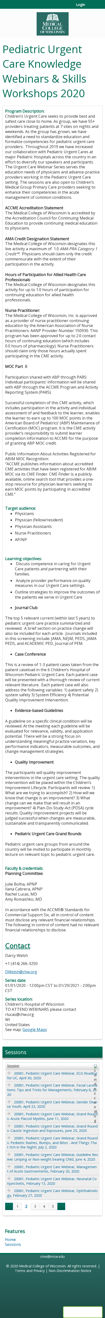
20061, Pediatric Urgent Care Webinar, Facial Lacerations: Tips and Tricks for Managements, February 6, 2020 (52, 1090)
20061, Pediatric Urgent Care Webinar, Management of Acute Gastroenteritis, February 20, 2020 (52, 1169)
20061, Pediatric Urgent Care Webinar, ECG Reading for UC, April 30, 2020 (52, 1075)
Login (80, 4)
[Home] (52, 22)
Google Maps (34, 1029)
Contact (17, 945)
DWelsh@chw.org (21, 971)
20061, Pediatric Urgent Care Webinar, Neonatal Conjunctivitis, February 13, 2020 (52, 1181)
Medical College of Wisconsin (42, 1266)
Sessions (13, 1244)
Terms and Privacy (30, 1270)
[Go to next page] (61, 1206)
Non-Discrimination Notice (70, 1270)
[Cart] (91, 7)
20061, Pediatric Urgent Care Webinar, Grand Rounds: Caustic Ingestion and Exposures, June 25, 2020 (52, 1128)
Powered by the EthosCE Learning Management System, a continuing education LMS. (83, 1312)
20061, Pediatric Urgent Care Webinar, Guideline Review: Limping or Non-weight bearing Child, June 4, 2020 (52, 1157)
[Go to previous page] (9, 1206)
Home (10, 1239)
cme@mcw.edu (52, 1256)
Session (13, 1066)
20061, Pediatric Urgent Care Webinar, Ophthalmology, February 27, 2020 (52, 1193)
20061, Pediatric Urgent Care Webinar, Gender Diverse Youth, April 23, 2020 (52, 1104)
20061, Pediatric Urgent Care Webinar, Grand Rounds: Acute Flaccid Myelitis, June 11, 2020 (52, 1116)
